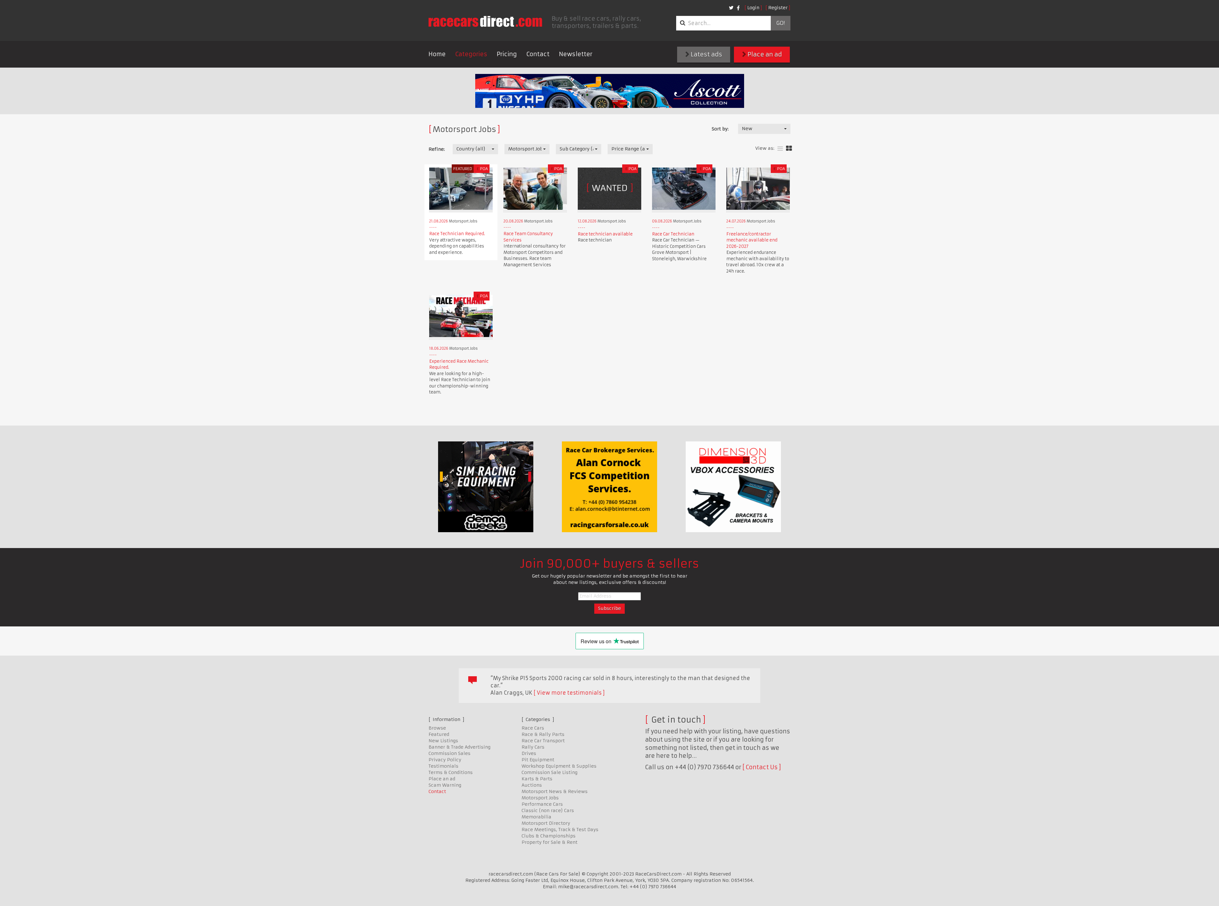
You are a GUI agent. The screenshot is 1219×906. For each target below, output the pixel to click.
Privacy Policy (445, 760)
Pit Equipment (538, 760)
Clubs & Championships (549, 836)
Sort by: (720, 129)
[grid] (789, 148)
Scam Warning (445, 785)
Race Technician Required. (457, 233)
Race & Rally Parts (543, 734)
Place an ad (764, 54)
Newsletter (575, 54)
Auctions (532, 785)
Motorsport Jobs (540, 798)
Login (753, 7)
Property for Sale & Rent (549, 842)
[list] (780, 148)
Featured (439, 734)
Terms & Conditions (451, 772)
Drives (529, 753)
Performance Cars (542, 804)
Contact (538, 54)
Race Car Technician (673, 234)
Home (437, 54)
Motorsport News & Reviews (555, 791)
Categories (471, 54)
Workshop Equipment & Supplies (559, 766)
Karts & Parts (537, 779)
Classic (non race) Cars (548, 810)
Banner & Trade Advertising (459, 747)
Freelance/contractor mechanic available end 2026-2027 (751, 240)
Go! (780, 23)
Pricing (507, 54)
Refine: (437, 149)
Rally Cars (533, 747)
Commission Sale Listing (549, 772)
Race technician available (605, 234)
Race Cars (533, 728)
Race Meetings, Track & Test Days (560, 829)
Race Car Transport (543, 741)
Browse (437, 728)
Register (778, 7)
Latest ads (705, 54)
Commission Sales (449, 753)
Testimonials (443, 766)
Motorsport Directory (546, 823)
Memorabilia (536, 817)
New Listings (443, 741)
